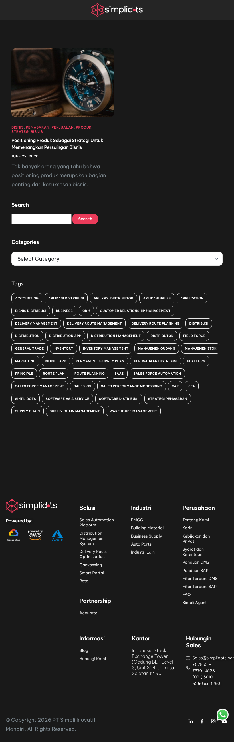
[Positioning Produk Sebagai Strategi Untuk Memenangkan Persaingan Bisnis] (62, 82)
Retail (84, 580)
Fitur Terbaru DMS (199, 578)
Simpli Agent (194, 602)
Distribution (27, 336)
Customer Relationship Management (135, 311)
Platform (196, 361)
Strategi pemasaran (167, 399)
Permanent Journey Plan (100, 361)
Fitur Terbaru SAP (199, 586)
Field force (194, 336)
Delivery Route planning (155, 323)
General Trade (29, 348)
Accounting (27, 298)
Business (64, 311)
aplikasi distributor (113, 298)
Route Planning (89, 374)
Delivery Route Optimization (93, 554)
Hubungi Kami (92, 658)
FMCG (137, 519)
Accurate (88, 612)
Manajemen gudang (156, 348)
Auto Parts (141, 544)
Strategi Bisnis (27, 132)
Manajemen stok (201, 348)
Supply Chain (27, 411)
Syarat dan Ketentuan (192, 552)
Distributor (162, 336)
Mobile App (55, 361)
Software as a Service (67, 399)
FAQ (186, 594)
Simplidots (25, 399)
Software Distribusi (118, 399)
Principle (24, 374)
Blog (83, 650)
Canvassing (90, 564)
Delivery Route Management (94, 323)
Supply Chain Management (75, 411)
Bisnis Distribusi (30, 311)
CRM (86, 311)
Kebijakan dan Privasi (196, 539)
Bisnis (17, 127)
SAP (175, 386)
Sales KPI (82, 386)
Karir (187, 527)
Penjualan (62, 127)
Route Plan (54, 374)
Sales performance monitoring (131, 386)
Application (191, 298)
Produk (84, 127)
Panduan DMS (195, 562)
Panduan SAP (195, 570)
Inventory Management (105, 348)
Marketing (25, 361)
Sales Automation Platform (96, 522)
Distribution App (65, 336)
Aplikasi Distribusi (66, 298)
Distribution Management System (92, 538)
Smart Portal (91, 572)
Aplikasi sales (157, 298)
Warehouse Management (133, 411)
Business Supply (146, 536)
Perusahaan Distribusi (155, 361)
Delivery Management (36, 323)
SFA (191, 386)
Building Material (147, 527)
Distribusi (198, 323)
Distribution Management (116, 336)
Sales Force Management (39, 386)
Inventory (63, 348)
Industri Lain (143, 552)
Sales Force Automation (157, 374)
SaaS (119, 374)
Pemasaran (37, 127)
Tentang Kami (195, 519)
